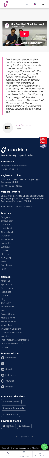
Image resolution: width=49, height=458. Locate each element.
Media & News (8, 318)
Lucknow (5, 247)
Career (4, 347)
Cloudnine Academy (11, 332)
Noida (4, 261)
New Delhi (6, 258)
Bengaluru (6, 217)
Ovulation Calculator (11, 329)
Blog (3, 299)
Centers (5, 295)
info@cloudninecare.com (14, 166)
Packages (6, 292)
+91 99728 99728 (9, 169)
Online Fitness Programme (14, 343)
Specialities (6, 284)
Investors (5, 336)
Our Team (6, 303)
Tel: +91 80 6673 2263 (11, 186)
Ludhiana (5, 250)
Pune (3, 269)
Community (7, 288)
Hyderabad (7, 239)
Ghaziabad (7, 232)
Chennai (5, 225)
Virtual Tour (7, 325)
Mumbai (5, 254)
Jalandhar (6, 243)
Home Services (8, 321)
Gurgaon (5, 236)
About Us (5, 281)
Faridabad (6, 228)
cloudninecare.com (22, 448)
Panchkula (6, 265)
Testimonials (7, 307)
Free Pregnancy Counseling (15, 340)
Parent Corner (8, 314)
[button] (43, 4)
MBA (3, 310)
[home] (13, 4)
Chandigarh (7, 221)
